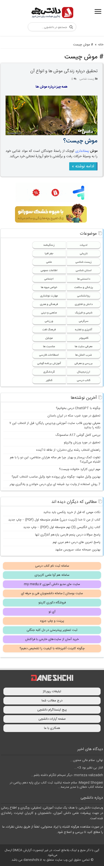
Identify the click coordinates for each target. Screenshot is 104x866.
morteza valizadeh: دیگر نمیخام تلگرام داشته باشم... (67, 775)
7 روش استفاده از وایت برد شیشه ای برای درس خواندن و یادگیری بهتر (55, 484)
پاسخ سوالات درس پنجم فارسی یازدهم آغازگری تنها (67, 534)
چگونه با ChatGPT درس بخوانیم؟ (78, 408)
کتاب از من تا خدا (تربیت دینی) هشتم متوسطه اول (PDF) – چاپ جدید (54, 519)
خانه (101, 44)
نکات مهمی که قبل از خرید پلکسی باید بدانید (71, 512)
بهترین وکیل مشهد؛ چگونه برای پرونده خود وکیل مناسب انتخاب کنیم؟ (56, 476)
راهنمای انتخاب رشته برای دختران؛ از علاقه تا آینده (68, 450)
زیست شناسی (87, 79)
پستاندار (83, 151)
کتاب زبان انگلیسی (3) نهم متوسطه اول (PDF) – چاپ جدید (61, 527)
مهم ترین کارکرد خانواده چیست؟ (79, 469)
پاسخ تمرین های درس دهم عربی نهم (76, 542)
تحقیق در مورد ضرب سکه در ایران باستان (73, 415)
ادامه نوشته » (83, 166)
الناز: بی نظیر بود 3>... (88, 767)
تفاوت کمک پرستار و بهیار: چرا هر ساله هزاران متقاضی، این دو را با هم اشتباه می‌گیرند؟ (55, 460)
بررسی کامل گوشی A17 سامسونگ (77, 435)
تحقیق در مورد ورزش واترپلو (82, 442)
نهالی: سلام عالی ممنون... (86, 760)
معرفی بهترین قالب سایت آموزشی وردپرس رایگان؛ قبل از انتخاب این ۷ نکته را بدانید (54, 425)
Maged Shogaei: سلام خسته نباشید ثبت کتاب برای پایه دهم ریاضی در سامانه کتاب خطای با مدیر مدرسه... (56, 785)
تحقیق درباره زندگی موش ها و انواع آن (63, 71)
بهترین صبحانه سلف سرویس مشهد (77, 549)
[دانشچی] (52, 13)
